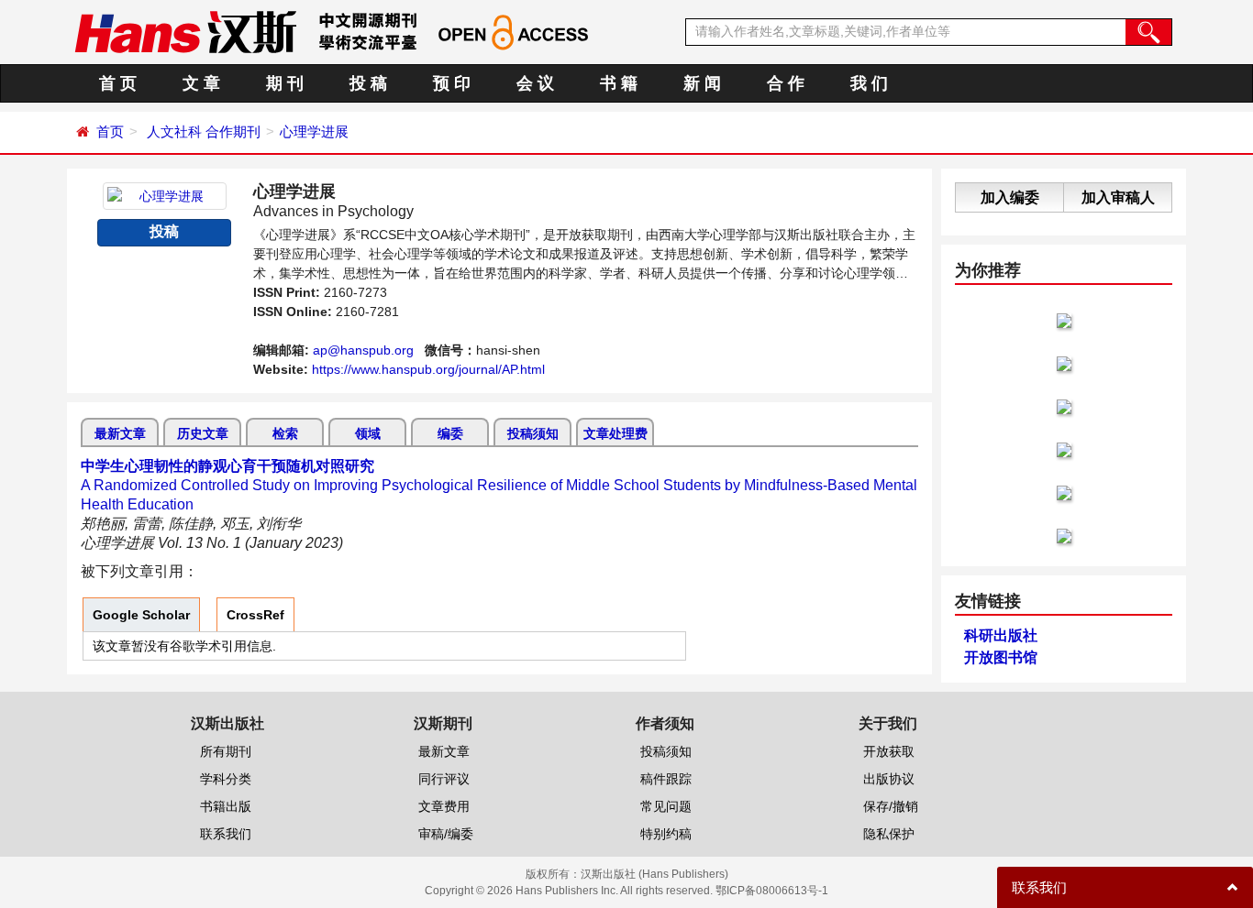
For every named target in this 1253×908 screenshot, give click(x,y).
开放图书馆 (1000, 657)
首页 (110, 131)
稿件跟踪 (666, 778)
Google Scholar (141, 614)
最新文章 (120, 433)
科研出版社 (1000, 635)
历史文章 (202, 433)
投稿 (164, 231)
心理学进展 (314, 131)
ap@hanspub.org (363, 350)
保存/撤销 (890, 806)
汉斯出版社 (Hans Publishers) (654, 874)
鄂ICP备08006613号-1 (771, 890)
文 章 (201, 83)
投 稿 (368, 83)
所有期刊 (225, 751)
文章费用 (444, 806)
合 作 (785, 83)
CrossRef (255, 614)
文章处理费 (615, 433)
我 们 (869, 83)
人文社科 (174, 131)
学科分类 (225, 778)
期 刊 (285, 83)
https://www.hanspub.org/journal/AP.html (428, 369)
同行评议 (444, 778)
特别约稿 (666, 833)
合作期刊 (233, 131)
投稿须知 (533, 433)
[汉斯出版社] (185, 31)
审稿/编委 (445, 833)
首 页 (118, 83)
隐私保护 (889, 833)
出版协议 (889, 778)
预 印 (452, 83)
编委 (450, 433)
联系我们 (225, 833)
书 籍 (619, 83)
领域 (368, 433)
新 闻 (702, 83)
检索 (285, 433)
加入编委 (1010, 197)
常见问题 (666, 806)
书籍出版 (225, 806)
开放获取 (889, 751)
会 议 (535, 83)
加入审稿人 (1118, 197)
